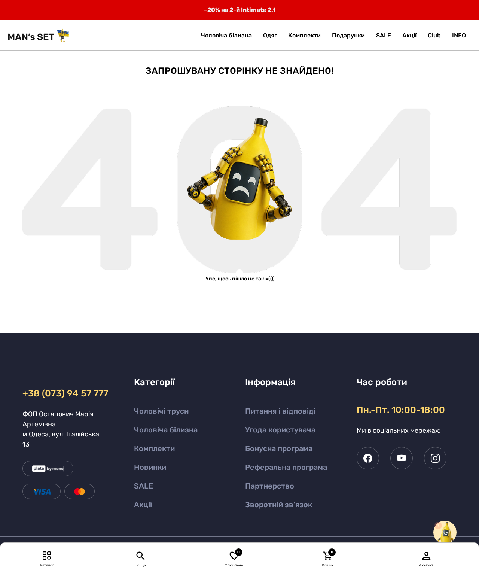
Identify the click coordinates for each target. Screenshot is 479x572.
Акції (143, 504)
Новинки (150, 467)
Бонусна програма (278, 448)
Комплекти (154, 448)
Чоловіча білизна (166, 429)
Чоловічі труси (161, 411)
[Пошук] (140, 555)
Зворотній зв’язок (278, 504)
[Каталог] (47, 555)
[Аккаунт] (426, 555)
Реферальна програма (286, 467)
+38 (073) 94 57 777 (64, 393)
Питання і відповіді (280, 411)
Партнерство (269, 485)
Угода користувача (280, 429)
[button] (459, 35)
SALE (143, 485)
